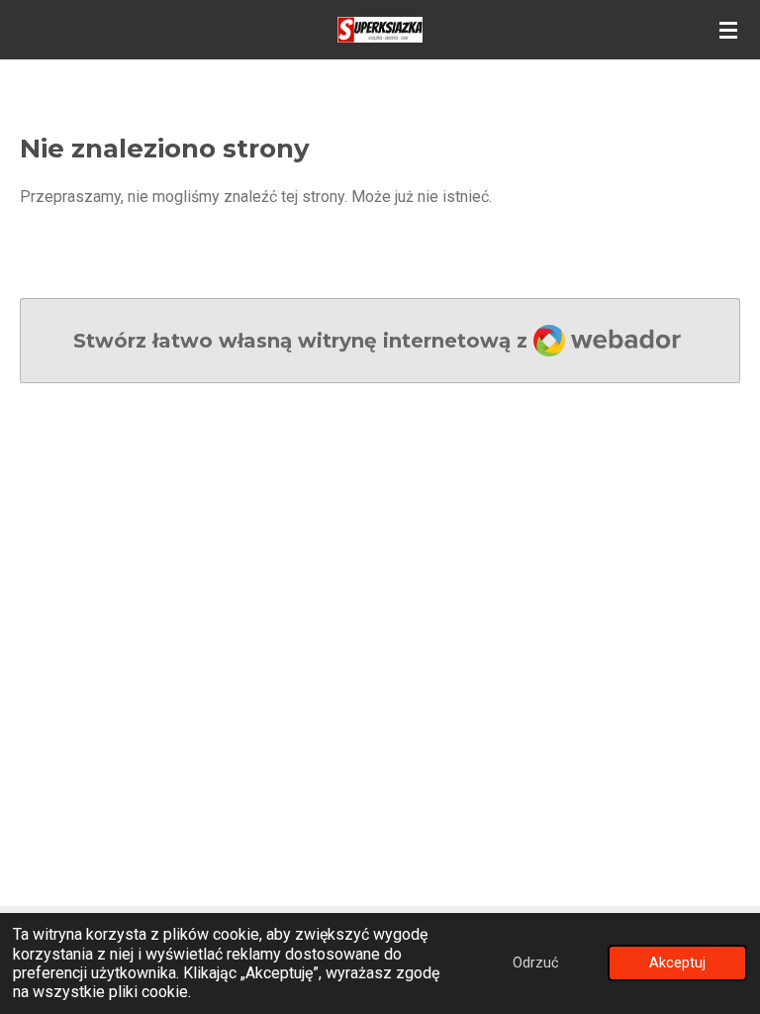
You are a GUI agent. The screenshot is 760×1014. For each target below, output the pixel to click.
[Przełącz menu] (728, 30)
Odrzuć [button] (536, 963)
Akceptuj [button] (677, 963)
